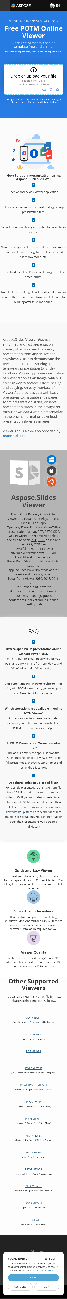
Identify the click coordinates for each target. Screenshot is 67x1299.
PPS (29, 544)
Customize (20, 1287)
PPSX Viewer (33, 1135)
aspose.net (37, 51)
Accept (33, 1278)
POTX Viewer (33, 1068)
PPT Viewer (33, 1152)
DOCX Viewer (33, 1203)
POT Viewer (33, 1051)
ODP (56, 532)
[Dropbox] (50, 89)
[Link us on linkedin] (41, 1249)
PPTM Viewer (33, 1169)
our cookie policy (44, 1270)
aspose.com (24, 51)
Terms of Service (28, 102)
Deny (47, 1287)
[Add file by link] (44, 89)
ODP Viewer (33, 1017)
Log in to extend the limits (33, 84)
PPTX (48, 532)
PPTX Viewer (33, 1186)
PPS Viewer (33, 1102)
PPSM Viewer (33, 1118)
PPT (40, 532)
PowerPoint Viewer (33, 1085)
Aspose (15, 5)
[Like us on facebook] (25, 1249)
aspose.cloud (54, 51)
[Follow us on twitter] (33, 1249)
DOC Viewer (33, 1220)
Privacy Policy (49, 102)
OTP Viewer (33, 1034)
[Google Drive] (57, 89)
